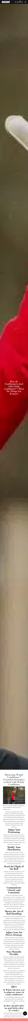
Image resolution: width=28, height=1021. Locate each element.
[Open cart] (20, 2)
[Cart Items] (22, 2)
